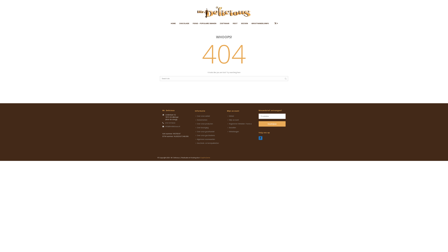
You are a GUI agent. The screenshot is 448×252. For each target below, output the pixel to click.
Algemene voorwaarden (206, 139)
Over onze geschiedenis (206, 135)
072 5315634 (170, 123)
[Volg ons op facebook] (260, 138)
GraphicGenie (205, 158)
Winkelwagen (234, 131)
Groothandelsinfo (260, 23)
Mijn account (234, 120)
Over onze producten (205, 124)
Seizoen (244, 23)
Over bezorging (202, 127)
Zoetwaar (224, 23)
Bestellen (232, 127)
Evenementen (202, 120)
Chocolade (184, 23)
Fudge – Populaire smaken (204, 23)
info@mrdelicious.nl (172, 126)
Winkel (231, 116)
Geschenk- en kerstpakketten (208, 143)
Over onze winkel (203, 116)
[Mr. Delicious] (224, 12)
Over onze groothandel (205, 131)
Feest (235, 23)
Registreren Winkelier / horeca (240, 124)
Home (173, 23)
